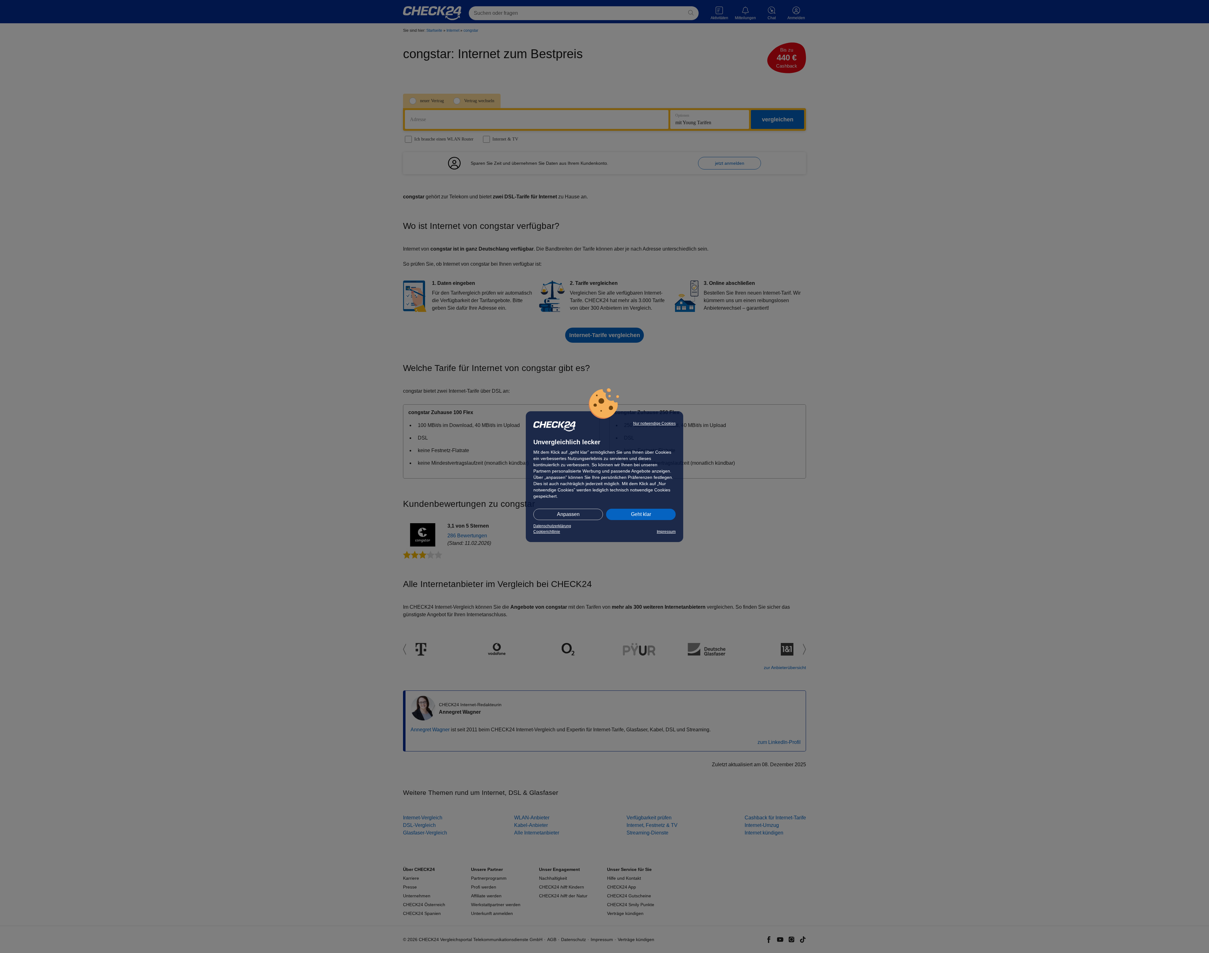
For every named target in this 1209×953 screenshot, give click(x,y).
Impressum (666, 531)
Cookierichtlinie (546, 531)
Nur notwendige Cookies (654, 423)
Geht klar (641, 514)
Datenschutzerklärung (552, 526)
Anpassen (568, 514)
